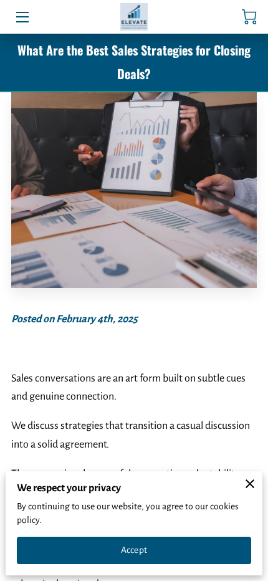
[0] (249, 16)
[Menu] (21, 17)
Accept (134, 550)
